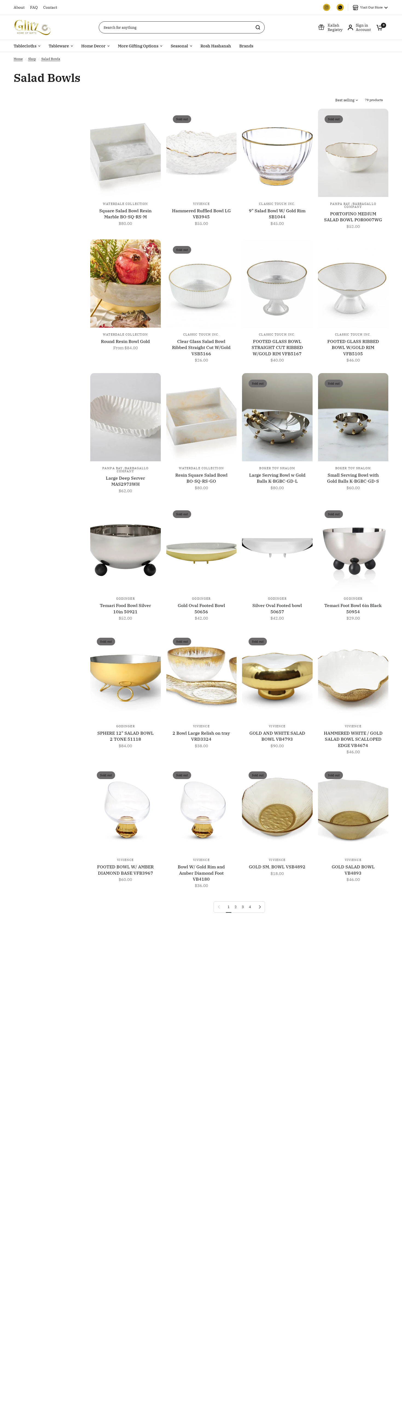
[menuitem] (20, 7)
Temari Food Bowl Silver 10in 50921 (125, 608)
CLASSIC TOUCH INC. (277, 204)
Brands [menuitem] (246, 45)
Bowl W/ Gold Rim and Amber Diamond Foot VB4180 (201, 873)
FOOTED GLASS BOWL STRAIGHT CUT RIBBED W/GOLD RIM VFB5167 (277, 347)
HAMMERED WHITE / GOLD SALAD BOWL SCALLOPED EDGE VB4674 (353, 739)
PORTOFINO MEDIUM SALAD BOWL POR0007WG (353, 216)
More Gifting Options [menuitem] (138, 45)
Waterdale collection (125, 204)
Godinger (125, 598)
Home (18, 59)
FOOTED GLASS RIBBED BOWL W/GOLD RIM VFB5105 (353, 347)
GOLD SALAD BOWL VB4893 (353, 869)
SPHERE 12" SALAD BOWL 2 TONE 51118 (125, 736)
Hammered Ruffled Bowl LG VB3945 (201, 213)
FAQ (34, 7)
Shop (32, 59)
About (19, 7)
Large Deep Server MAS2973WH (125, 481)
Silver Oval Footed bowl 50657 (277, 608)
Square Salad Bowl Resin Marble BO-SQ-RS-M (125, 213)
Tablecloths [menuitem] (25, 45)
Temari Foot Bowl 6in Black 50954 (353, 608)
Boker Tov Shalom (277, 468)
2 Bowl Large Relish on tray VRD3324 (201, 736)
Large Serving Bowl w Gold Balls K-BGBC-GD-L (277, 478)
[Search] (258, 27)
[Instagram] (326, 7)
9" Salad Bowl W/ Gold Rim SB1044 (277, 213)
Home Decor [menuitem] (93, 45)
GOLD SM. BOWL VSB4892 (277, 866)
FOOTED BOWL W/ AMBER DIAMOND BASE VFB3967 (125, 869)
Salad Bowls (50, 59)
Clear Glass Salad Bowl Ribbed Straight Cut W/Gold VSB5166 (201, 347)
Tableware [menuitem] (59, 45)
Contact (50, 7)
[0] (378, 27)
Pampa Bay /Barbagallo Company (353, 205)
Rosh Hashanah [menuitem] (215, 45)
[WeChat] (340, 7)
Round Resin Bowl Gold (125, 341)
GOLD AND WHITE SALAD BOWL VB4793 (277, 736)
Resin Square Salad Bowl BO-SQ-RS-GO (201, 478)
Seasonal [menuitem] (179, 45)
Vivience (201, 204)
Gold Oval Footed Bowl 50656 (201, 608)
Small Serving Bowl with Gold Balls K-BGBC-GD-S (353, 478)
